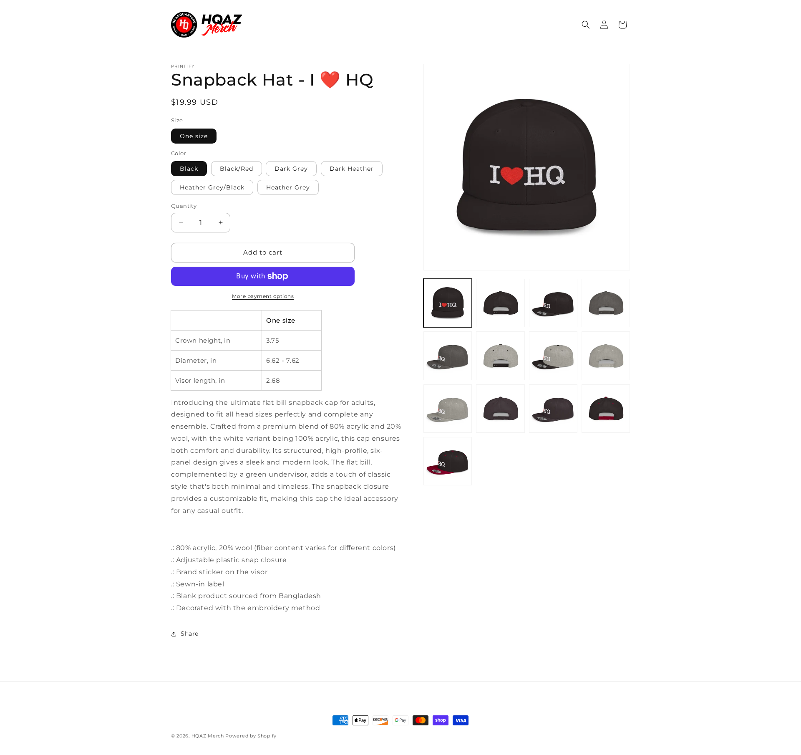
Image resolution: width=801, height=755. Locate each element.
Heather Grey (288, 187)
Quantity (183, 205)
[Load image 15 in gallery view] (500, 408)
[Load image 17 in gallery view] (606, 408)
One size (194, 136)
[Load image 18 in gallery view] (447, 461)
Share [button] (190, 633)
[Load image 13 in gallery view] (606, 355)
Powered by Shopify (251, 736)
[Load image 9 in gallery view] (606, 303)
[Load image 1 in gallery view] (447, 303)
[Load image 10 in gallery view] (447, 355)
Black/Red (236, 168)
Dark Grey (291, 168)
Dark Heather (352, 168)
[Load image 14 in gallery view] (447, 408)
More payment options (263, 296)
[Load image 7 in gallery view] (500, 303)
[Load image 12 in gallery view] (553, 355)
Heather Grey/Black (212, 187)
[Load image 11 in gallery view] (500, 355)
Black (189, 168)
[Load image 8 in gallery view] (553, 303)
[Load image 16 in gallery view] (553, 408)
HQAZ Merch (207, 736)
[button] (586, 24)
